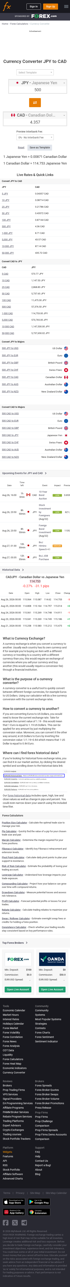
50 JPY (5, 213)
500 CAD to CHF (10, 442)
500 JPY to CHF (10, 369)
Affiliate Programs (13, 1107)
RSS (5, 1165)
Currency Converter (14, 1072)
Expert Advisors (12, 1125)
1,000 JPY (7, 233)
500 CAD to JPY (10, 435)
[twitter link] (15, 1222)
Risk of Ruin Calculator (14, 866)
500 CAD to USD (10, 413)
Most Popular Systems (48, 1019)
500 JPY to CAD (10, 377)
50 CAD (6, 293)
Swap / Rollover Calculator (16, 918)
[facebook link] (5, 1222)
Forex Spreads (43, 1085)
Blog (37, 1174)
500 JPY (6, 226)
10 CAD (6, 280)
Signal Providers (12, 1098)
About (38, 1169)
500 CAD (6, 306)
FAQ (37, 1151)
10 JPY (5, 200)
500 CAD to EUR (10, 420)
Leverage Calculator (12, 874)
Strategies (41, 1023)
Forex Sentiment (44, 1037)
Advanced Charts (13, 1178)
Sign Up (50, 6)
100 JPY (6, 220)
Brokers (7, 1085)
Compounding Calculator (15, 883)
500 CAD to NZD (10, 457)
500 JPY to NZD (10, 391)
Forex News (9, 1041)
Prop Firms (41, 1116)
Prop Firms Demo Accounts (51, 1134)
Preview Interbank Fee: (29, 131)
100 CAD (6, 300)
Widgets (7, 1151)
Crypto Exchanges (13, 1129)
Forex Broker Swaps (46, 1094)
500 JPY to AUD (10, 384)
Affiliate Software (13, 1174)
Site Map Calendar (56, 1193)
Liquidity (8, 1054)
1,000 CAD (7, 313)
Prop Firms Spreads (46, 1130)
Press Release (43, 1107)
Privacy (20, 1193)
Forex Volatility (11, 1032)
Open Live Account (18, 989)
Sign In (34, 6)
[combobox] (35, 72)
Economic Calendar (14, 1010)
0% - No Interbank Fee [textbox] (30, 137)
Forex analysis (11, 1045)
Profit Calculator (10, 901)
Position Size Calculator (14, 822)
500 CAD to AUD (10, 449)
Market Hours (11, 1014)
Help (37, 1156)
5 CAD (5, 273)
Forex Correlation (13, 1037)
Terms (6, 1193)
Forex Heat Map (12, 1063)
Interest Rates (11, 1019)
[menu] (66, 6)
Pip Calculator (9, 831)
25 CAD (6, 287)
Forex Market (10, 1028)
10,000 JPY (8, 246)
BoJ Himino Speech (43, 546)
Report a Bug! (43, 1165)
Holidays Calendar (13, 1023)
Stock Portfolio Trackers (16, 1138)
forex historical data (19, 795)
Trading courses (12, 1134)
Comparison (42, 1138)
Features (8, 1156)
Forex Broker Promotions (49, 1103)
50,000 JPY (8, 252)
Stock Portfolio (11, 1169)
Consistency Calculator (14, 927)
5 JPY (5, 193)
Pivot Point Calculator (13, 857)
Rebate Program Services (17, 1116)
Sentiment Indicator (46, 1041)
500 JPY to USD (10, 348)
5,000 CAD (7, 319)
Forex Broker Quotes (47, 1089)
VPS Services (10, 1094)
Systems (40, 1014)
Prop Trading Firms (14, 1089)
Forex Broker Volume (47, 1098)
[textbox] (33, 72)
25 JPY (5, 206)
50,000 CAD (8, 333)
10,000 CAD (8, 326)
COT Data (8, 1050)
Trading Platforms (13, 1121)
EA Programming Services (18, 1103)
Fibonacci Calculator (13, 848)
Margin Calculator (11, 840)
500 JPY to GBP (10, 362)
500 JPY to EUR (10, 355)
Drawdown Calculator (13, 892)
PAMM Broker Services (16, 1112)
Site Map (35, 1193)
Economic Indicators (15, 1068)
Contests (40, 1028)
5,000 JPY (7, 239)
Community (42, 1010)
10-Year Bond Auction (43, 495)
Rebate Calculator (11, 909)
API (5, 1160)
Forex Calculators (13, 1059)
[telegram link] (24, 1222)
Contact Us (41, 1160)
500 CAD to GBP (10, 428)
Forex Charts (42, 1032)
